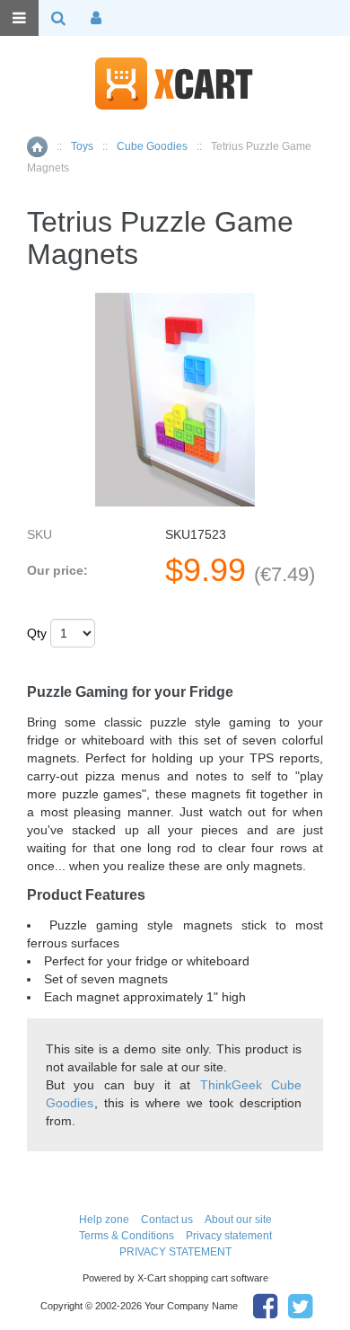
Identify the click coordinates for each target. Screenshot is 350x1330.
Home (37, 147)
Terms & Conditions (126, 1235)
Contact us (167, 1219)
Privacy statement (229, 1235)
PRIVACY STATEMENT (175, 1252)
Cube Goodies (152, 146)
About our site (238, 1219)
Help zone (104, 1219)
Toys (82, 146)
